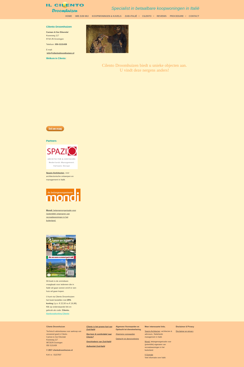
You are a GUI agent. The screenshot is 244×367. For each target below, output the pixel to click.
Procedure (177, 16)
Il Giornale (149, 355)
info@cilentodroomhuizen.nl (60, 53)
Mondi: (147, 342)
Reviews (161, 16)
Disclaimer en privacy (184, 331)
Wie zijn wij (82, 16)
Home (68, 16)
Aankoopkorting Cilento (57, 313)
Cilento (147, 16)
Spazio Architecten (152, 331)
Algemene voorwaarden (125, 334)
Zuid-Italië (131, 16)
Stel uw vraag (55, 128)
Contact (194, 16)
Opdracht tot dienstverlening (127, 339)
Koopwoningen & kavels (106, 16)
